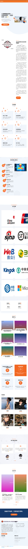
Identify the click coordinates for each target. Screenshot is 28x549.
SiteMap (3, 537)
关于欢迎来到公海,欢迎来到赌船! (20, 523)
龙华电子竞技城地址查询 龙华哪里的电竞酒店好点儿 (7, 331)
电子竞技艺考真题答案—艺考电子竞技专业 (7, 356)
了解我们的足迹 (18, 98)
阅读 (3, 484)
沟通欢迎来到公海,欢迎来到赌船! (20, 526)
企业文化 (20, 525)
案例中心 (17, 525)
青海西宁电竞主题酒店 (5, 477)
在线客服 (23, 525)
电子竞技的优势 (20, 356)
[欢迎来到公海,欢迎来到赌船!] (10, 521)
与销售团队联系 (5, 24)
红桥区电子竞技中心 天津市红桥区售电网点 (7, 343)
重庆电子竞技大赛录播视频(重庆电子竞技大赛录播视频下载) (20, 330)
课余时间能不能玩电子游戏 (19, 477)
